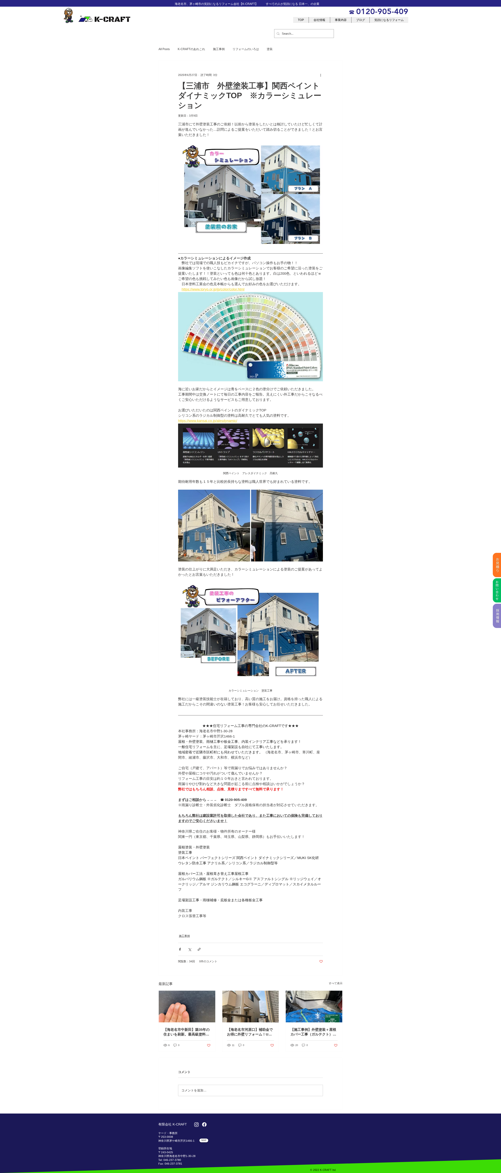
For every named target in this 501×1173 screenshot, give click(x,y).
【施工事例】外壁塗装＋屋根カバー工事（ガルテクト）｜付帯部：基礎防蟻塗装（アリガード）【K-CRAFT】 (313, 1032)
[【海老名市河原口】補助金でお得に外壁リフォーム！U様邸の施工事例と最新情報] (250, 1006)
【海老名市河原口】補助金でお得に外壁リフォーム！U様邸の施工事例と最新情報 (250, 1032)
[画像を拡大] (214, 526)
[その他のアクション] (320, 75)
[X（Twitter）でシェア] (189, 949)
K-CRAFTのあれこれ (191, 49)
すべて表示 (335, 983)
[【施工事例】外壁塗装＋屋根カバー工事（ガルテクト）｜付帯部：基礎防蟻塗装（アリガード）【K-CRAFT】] (314, 1006)
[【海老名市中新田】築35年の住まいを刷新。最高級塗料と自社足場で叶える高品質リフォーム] (187, 1006)
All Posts (164, 49)
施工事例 (219, 49)
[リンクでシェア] (199, 949)
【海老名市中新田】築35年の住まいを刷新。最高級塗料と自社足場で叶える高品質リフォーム (186, 1032)
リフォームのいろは (245, 49)
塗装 (270, 49)
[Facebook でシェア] (180, 949)
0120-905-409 (382, 11)
